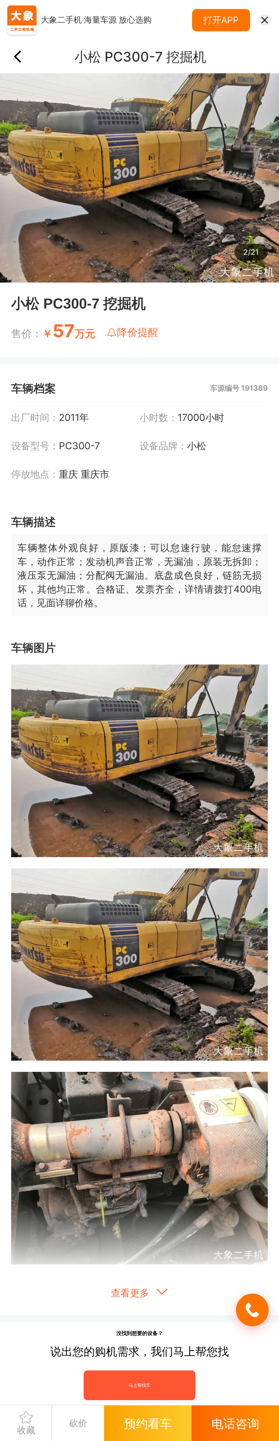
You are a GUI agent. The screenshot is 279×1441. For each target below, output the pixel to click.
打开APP (221, 19)
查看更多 (131, 1293)
